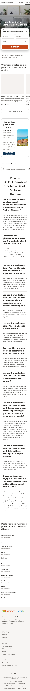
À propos (4, 634)
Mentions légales (8, 683)
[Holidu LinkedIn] (15, 673)
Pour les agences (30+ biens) (10, 665)
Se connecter (19, 2)
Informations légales (9, 688)
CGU (15, 683)
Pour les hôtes (6, 663)
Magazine (4, 637)
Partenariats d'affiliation (8, 654)
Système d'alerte (21, 688)
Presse (4, 651)
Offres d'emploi (6, 632)
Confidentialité (22, 683)
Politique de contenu (11, 685)
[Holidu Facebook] (18, 673)
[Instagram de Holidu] (11, 673)
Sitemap (21, 685)
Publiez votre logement (7, 2)
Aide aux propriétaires (8, 648)
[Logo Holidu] (13, 611)
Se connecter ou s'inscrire (9, 153)
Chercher (15, 47)
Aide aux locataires (7, 646)
